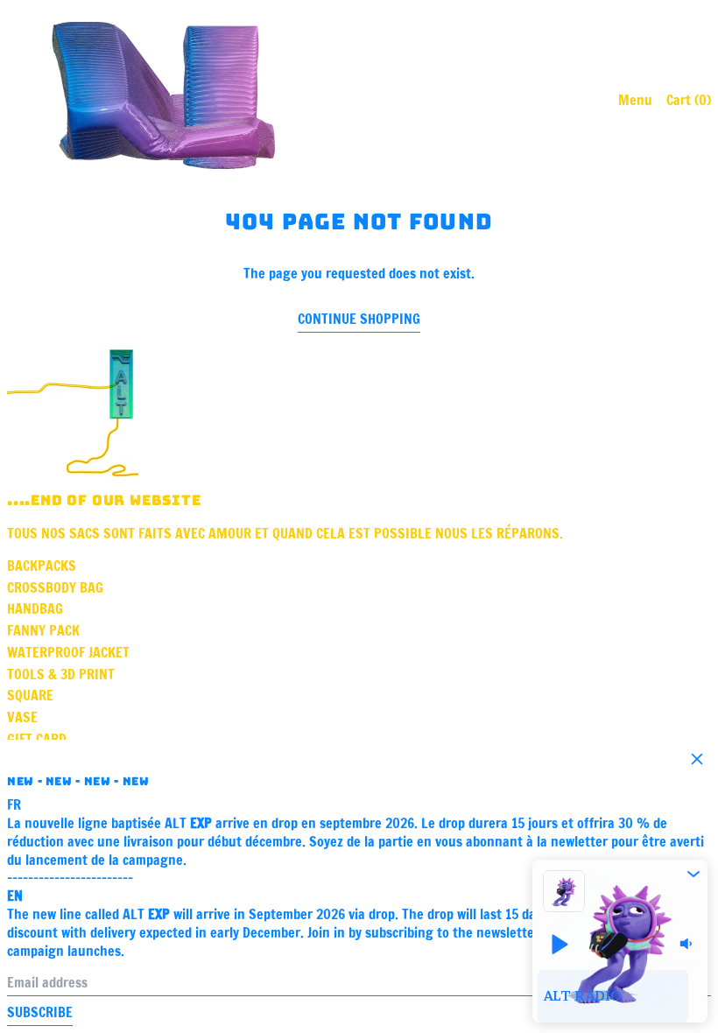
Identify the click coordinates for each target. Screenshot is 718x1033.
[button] (693, 874)
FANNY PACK (43, 630)
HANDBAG (35, 608)
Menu (635, 99)
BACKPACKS (41, 565)
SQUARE (30, 695)
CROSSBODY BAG (55, 587)
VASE (22, 717)
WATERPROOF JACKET (68, 652)
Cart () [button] (688, 99)
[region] (620, 996)
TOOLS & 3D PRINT (61, 674)
